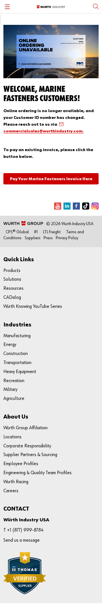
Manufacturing (17, 336)
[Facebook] (76, 206)
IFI (36, 232)
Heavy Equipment (19, 371)
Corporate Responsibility (27, 446)
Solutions (12, 279)
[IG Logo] (95, 206)
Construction (15, 353)
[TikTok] (85, 206)
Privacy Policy (67, 238)
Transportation (17, 362)
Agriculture (13, 398)
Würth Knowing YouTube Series (32, 306)
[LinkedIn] (67, 206)
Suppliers (33, 238)
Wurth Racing (15, 482)
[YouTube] (57, 206)
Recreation (13, 380)
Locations (12, 437)
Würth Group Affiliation (25, 428)
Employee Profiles (20, 463)
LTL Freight (52, 232)
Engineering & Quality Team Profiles (37, 472)
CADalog (12, 297)
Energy (9, 344)
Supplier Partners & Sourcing (30, 454)
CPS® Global (17, 232)
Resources (13, 288)
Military (10, 389)
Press (48, 238)
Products (11, 270)
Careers (10, 491)
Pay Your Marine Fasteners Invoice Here (51, 179)
